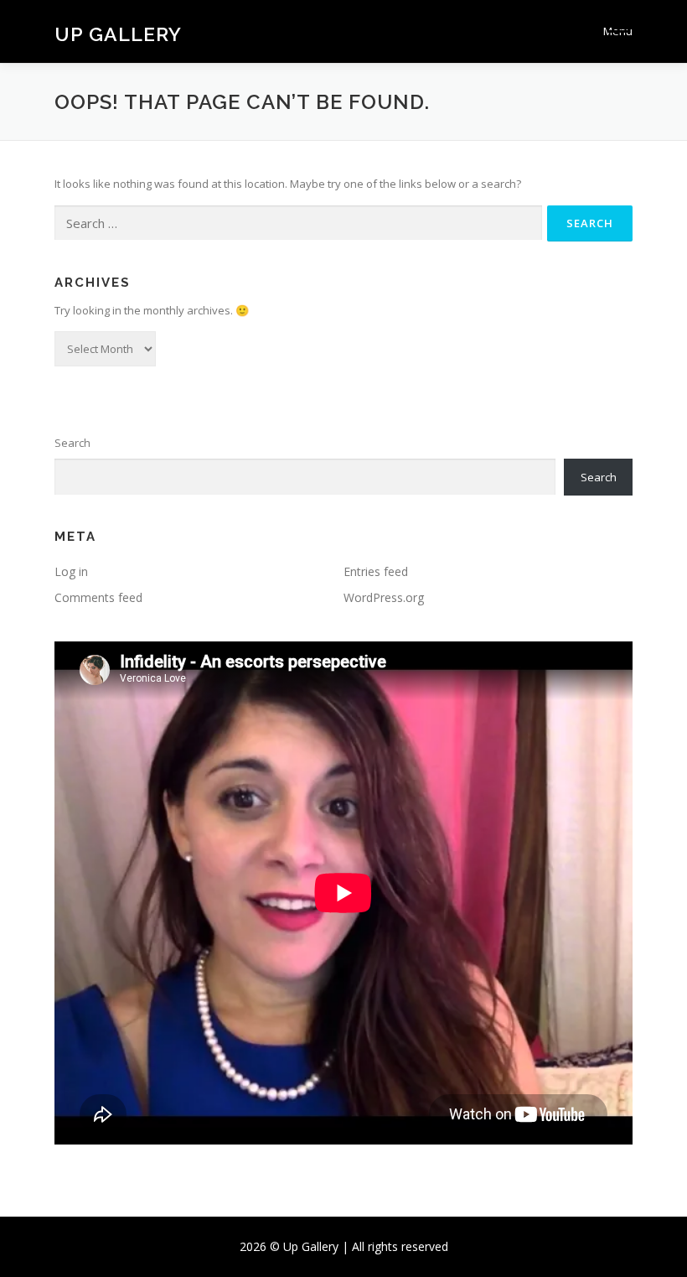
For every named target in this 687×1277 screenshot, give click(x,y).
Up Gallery (118, 33)
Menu (618, 31)
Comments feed (98, 597)
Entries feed (376, 571)
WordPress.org (384, 597)
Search (72, 442)
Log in (71, 571)
